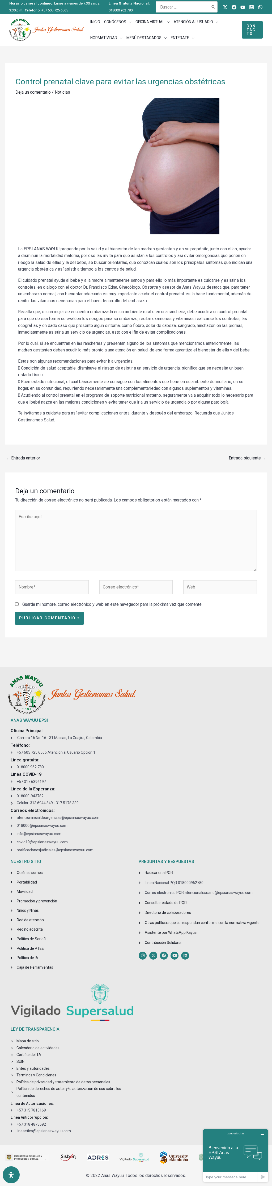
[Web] (220, 588)
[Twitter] (225, 7)
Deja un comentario (33, 92)
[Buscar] (213, 7)
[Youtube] (242, 7)
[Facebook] (234, 7)
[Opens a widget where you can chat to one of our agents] (235, 1155)
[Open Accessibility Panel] (11, 1174)
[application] (128, 22)
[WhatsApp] (260, 7)
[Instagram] (251, 7)
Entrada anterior (23, 458)
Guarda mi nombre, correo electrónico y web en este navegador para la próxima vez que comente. (112, 604)
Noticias (62, 92)
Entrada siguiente (247, 458)
